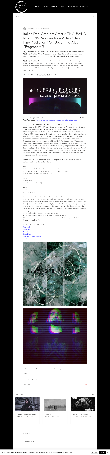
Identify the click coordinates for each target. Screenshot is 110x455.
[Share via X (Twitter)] (28, 379)
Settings (94, 452)
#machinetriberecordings (55, 369)
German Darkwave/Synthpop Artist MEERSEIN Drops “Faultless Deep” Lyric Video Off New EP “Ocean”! (27, 415)
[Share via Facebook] (24, 379)
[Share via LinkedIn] (32, 379)
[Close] (108, 452)
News (24, 16)
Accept (102, 452)
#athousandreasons (40, 369)
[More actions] (86, 29)
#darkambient (28, 369)
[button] (93, 16)
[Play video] (55, 96)
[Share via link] (36, 379)
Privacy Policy (68, 452)
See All (93, 394)
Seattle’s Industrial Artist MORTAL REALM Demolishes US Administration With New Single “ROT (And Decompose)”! (83, 415)
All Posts (17, 16)
